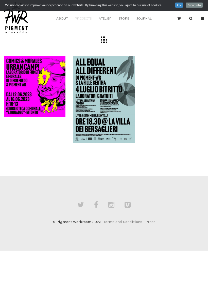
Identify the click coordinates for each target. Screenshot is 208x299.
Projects (83, 18)
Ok (179, 5)
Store (124, 18)
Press (150, 221)
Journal (144, 18)
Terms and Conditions (123, 221)
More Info (194, 5)
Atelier (105, 18)
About (62, 18)
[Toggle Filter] (104, 39)
